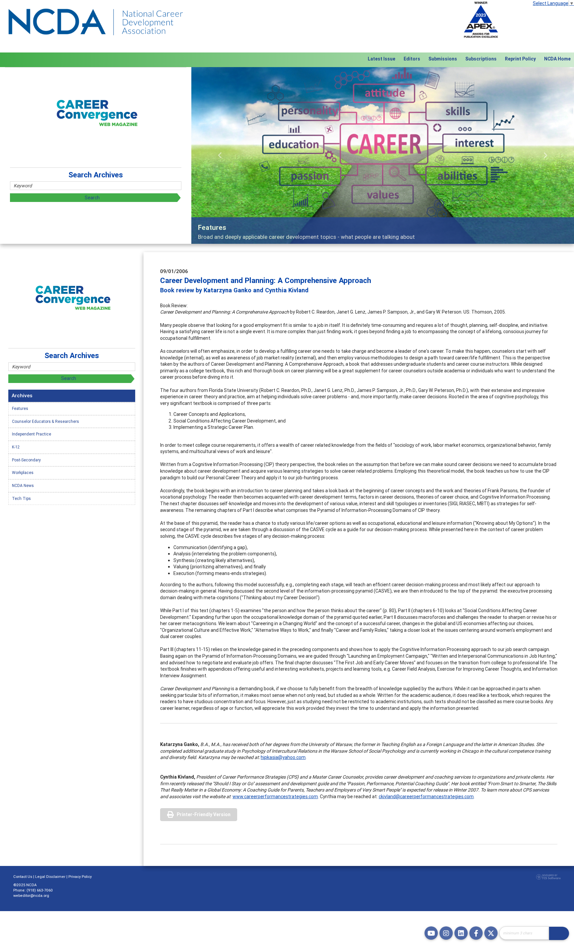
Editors (412, 59)
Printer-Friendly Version (204, 814)
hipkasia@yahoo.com (283, 757)
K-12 (16, 446)
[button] (220, 155)
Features (20, 408)
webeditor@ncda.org (31, 895)
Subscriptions (481, 59)
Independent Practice (31, 433)
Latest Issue (381, 59)
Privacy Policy (80, 876)
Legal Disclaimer (50, 876)
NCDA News (23, 485)
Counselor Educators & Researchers (45, 421)
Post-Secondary (26, 459)
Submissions (443, 59)
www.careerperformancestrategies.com (275, 797)
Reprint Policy (520, 59)
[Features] (382, 155)
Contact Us (22, 876)
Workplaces (23, 472)
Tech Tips (21, 498)
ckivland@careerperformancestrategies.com (426, 797)
